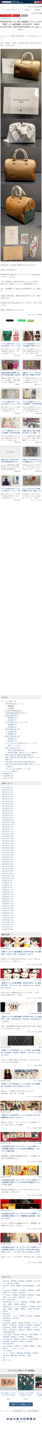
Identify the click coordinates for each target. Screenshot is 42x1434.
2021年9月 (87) (7, 855)
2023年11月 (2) (7, 811)
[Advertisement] (21, 600)
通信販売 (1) (12, 734)
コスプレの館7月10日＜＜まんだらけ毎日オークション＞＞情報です (10, 490)
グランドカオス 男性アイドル (11, 10)
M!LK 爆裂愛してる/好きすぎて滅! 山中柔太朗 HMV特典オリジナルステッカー (8, 1394)
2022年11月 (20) (8, 822)
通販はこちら (21, 1404)
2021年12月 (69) (8, 848)
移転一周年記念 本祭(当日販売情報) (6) (19, 755)
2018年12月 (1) (7, 890)
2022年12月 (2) (7, 820)
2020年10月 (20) (8, 878)
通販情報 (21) (8, 773)
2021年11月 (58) (8, 850)
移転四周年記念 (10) (12, 729)
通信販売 (27, 10)
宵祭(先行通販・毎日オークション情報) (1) (23, 753)
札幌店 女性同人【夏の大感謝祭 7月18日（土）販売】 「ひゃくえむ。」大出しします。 (31, 433)
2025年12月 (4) (7, 790)
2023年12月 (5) (7, 808)
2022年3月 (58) (8, 841)
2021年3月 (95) (7, 869)
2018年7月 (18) (7, 901)
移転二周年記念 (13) (12, 748)
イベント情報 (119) (9, 701)
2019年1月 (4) (7, 887)
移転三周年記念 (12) (12, 736)
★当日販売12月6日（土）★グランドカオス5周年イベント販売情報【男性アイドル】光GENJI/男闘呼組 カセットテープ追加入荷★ (21, 1148)
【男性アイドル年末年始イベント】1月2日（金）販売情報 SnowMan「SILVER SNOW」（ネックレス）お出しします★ (21, 1052)
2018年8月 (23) (7, 899)
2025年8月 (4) (7, 797)
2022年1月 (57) (7, 845)
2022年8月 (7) (7, 829)
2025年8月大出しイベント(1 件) (10, 18)
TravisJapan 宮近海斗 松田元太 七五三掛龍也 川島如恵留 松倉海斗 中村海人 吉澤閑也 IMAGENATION (22, 1341)
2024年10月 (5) (7, 806)
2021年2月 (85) (7, 871)
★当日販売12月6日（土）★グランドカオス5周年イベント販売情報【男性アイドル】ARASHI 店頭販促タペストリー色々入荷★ (21, 1182)
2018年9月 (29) (7, 897)
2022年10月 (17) (8, 825)
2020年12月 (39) (8, 876)
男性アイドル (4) (14, 746)
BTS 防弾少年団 (9, 1300)
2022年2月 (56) (8, 843)
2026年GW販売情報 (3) (13, 711)
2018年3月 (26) (7, 911)
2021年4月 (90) (7, 866)
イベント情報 (37, 948)
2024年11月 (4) (7, 804)
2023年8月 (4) (7, 815)
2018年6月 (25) (7, 904)
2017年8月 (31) (7, 927)
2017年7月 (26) (7, 929)
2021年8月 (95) (7, 857)
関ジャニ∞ (7, 1360)
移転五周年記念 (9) (12, 715)
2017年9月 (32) (7, 925)
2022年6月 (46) (8, 834)
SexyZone (6, 1313)
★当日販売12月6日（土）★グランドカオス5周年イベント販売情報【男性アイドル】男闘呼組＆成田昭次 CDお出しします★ (21, 1216)
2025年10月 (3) (7, 794)
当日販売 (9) (12, 732)
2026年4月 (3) (7, 787)
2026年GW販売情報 (35, 1013)
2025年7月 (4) (7, 799)
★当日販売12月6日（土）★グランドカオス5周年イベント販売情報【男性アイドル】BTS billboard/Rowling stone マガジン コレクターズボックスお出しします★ (21, 1249)
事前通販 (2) (12, 718)
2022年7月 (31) (7, 832)
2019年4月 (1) (7, 885)
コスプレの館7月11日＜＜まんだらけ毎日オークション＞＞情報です (10, 404)
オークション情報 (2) (10, 771)
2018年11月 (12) (7, 892)
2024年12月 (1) (7, 801)
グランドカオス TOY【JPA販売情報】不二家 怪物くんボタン (31, 490)
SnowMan (6, 1320)
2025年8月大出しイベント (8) (16, 722)
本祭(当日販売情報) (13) (16, 750)
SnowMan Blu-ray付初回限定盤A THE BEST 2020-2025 (26, 1394)
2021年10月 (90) (8, 852)
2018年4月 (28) (7, 908)
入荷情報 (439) (8, 776)
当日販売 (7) (12, 720)
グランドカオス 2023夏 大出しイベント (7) (20, 743)
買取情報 (37, 10)
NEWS (5, 1311)
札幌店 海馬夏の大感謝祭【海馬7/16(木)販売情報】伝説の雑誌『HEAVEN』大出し (10, 375)
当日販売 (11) (12, 741)
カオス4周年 (7, 1351)
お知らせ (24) (8, 778)
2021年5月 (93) (7, 864)
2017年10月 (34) (8, 922)
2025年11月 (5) (7, 792)
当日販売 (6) (12, 727)
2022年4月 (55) (8, 839)
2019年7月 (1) (7, 880)
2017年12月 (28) (8, 918)
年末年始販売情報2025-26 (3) (16, 713)
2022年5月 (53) (8, 836)
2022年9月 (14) (7, 827)
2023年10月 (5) (7, 813)
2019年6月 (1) (7, 883)
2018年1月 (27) (7, 915)
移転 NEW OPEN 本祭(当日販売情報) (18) (20, 762)
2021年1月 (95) (7, 873)
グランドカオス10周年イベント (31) (18, 769)
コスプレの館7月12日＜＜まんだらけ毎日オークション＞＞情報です (10, 346)
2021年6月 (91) (7, 862)
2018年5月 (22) (7, 906)
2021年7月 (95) (7, 859)
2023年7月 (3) (7, 818)
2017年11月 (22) (8, 920)
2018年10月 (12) (8, 894)
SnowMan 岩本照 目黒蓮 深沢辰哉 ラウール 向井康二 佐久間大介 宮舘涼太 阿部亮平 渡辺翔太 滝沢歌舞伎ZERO (22, 1329)
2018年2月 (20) (7, 913)
